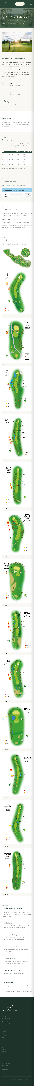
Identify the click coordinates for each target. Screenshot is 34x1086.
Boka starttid (20, 4)
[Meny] (31, 4)
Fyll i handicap (6, 195)
